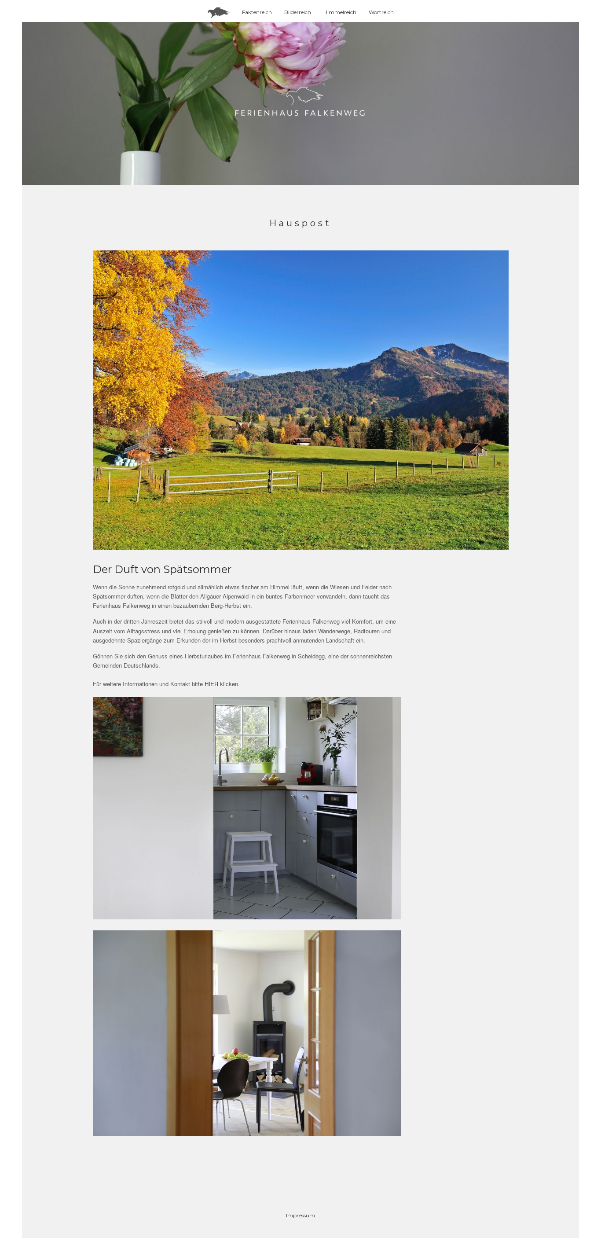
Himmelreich (339, 12)
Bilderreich (297, 12)
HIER (212, 684)
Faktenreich (257, 12)
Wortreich (381, 12)
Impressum (300, 1215)
